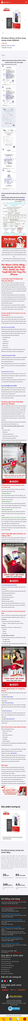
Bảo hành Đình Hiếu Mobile (7, 973)
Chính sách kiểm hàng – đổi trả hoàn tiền (10, 961)
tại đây (15, 64)
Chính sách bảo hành (5, 959)
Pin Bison (12, 45)
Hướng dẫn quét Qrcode (6, 967)
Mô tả (3, 55)
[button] (2, 20)
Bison (8, 45)
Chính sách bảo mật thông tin (7, 965)
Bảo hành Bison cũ (5, 969)
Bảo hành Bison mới (5, 971)
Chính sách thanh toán (6, 957)
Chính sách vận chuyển (6, 963)
